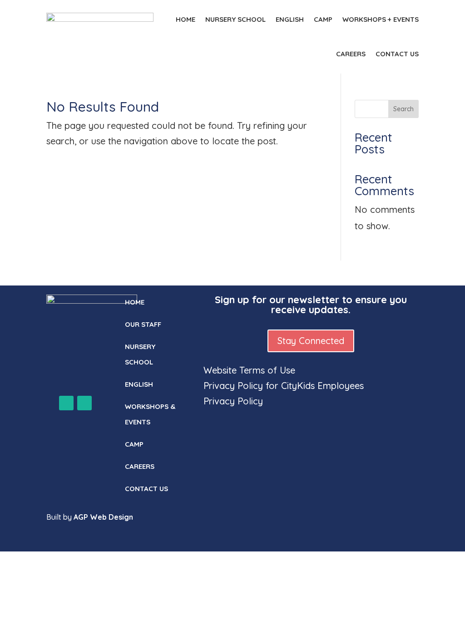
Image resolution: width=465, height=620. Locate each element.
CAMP (323, 19)
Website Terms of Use (249, 370)
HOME (185, 19)
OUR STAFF (143, 324)
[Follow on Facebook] (66, 403)
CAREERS (351, 53)
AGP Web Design (103, 517)
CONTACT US (397, 53)
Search (403, 109)
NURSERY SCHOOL (235, 19)
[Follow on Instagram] (84, 403)
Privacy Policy (233, 401)
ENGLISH (290, 19)
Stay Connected (310, 340)
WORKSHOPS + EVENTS (380, 19)
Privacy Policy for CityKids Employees (283, 385)
